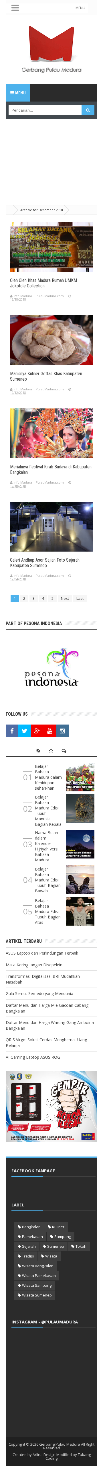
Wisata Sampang (37, 1285)
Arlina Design (44, 1454)
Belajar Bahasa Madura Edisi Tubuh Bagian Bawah (48, 879)
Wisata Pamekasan (39, 1275)
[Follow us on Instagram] (62, 731)
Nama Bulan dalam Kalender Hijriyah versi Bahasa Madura (46, 846)
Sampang (62, 1236)
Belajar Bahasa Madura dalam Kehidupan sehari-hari (48, 777)
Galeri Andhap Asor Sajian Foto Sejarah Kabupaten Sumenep (45, 562)
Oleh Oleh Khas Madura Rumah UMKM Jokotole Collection (43, 283)
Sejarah (29, 1246)
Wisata (51, 1256)
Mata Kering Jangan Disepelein (34, 964)
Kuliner (58, 1226)
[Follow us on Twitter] (24, 731)
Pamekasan (32, 1236)
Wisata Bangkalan (38, 1265)
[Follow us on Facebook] (12, 731)
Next (65, 598)
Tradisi (28, 1256)
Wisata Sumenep (37, 1295)
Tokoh (81, 1246)
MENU (80, 7)
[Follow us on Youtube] (49, 731)
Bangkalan (31, 1226)
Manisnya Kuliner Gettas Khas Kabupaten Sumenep (46, 376)
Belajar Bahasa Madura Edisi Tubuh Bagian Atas (48, 911)
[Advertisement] (51, 154)
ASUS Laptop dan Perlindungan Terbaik (42, 953)
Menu (20, 93)
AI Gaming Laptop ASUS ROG (33, 1057)
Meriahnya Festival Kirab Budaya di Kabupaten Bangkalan (51, 469)
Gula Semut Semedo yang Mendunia (39, 993)
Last (80, 598)
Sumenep (55, 1246)
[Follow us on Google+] (37, 731)
